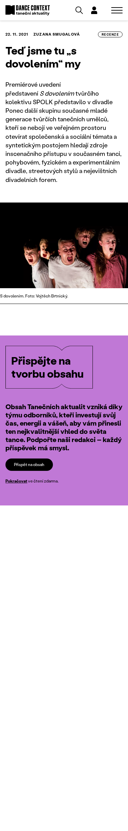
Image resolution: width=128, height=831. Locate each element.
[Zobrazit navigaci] (117, 10)
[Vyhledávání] (79, 10)
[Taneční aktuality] (27, 10)
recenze (110, 34)
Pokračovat (16, 481)
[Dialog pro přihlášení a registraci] (94, 10)
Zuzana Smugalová (56, 34)
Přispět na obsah (29, 464)
